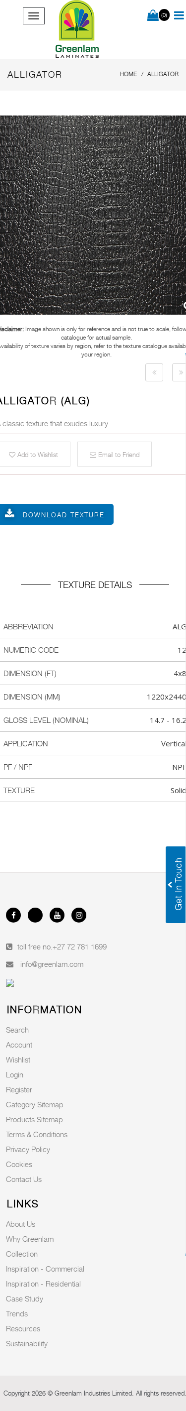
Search (17, 1029)
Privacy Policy (28, 1149)
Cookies (19, 1164)
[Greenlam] (78, 29)
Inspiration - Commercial (45, 1268)
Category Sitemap (34, 1104)
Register (19, 1089)
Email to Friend (117, 455)
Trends (17, 1313)
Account (19, 1044)
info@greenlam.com (51, 963)
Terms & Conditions (36, 1134)
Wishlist (18, 1059)
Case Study (24, 1298)
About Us (20, 1223)
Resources (23, 1328)
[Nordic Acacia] (154, 372)
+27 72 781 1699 (80, 946)
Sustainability (27, 1343)
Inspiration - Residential (43, 1283)
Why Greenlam (30, 1238)
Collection (22, 1253)
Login (14, 1074)
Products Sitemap (34, 1119)
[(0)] (153, 16)
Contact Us (24, 1179)
